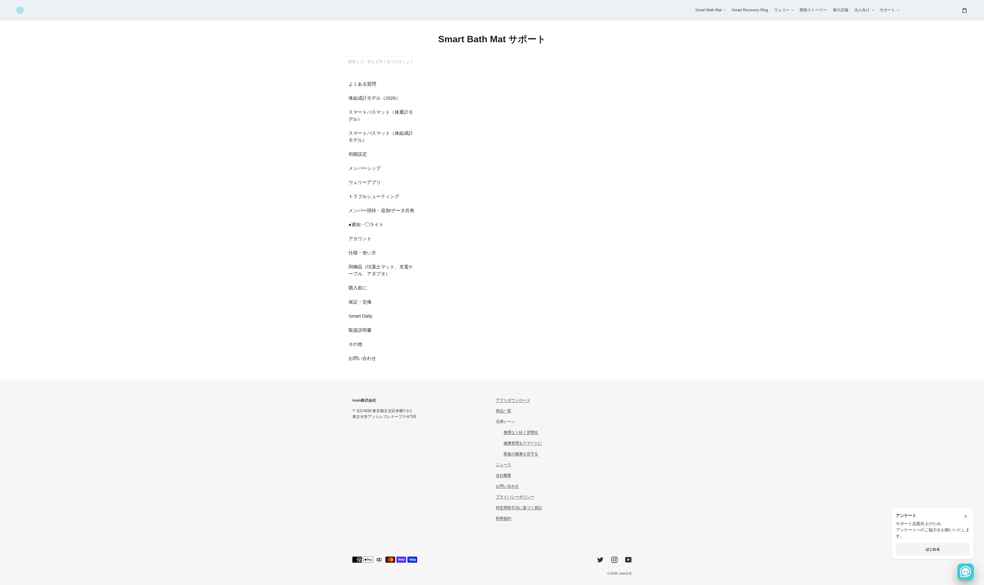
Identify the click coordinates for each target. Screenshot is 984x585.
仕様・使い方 (362, 252)
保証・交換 (360, 302)
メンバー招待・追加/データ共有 (381, 210)
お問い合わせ (362, 358)
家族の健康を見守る (521, 454)
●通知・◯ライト (366, 224)
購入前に (357, 287)
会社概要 (503, 475)
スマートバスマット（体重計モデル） (380, 116)
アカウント (360, 238)
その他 (355, 344)
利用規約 (503, 518)
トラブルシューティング (373, 196)
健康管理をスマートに (523, 443)
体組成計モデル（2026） (374, 98)
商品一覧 (503, 411)
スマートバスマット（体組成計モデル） (380, 137)
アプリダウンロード (513, 400)
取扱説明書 (360, 330)
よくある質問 (362, 84)
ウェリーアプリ (364, 182)
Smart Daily (360, 316)
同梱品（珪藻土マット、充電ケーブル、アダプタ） (380, 270)
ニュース (503, 464)
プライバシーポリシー (515, 497)
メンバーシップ (364, 168)
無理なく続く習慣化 (521, 432)
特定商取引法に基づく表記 (519, 507)
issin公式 (625, 573)
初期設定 (357, 154)
